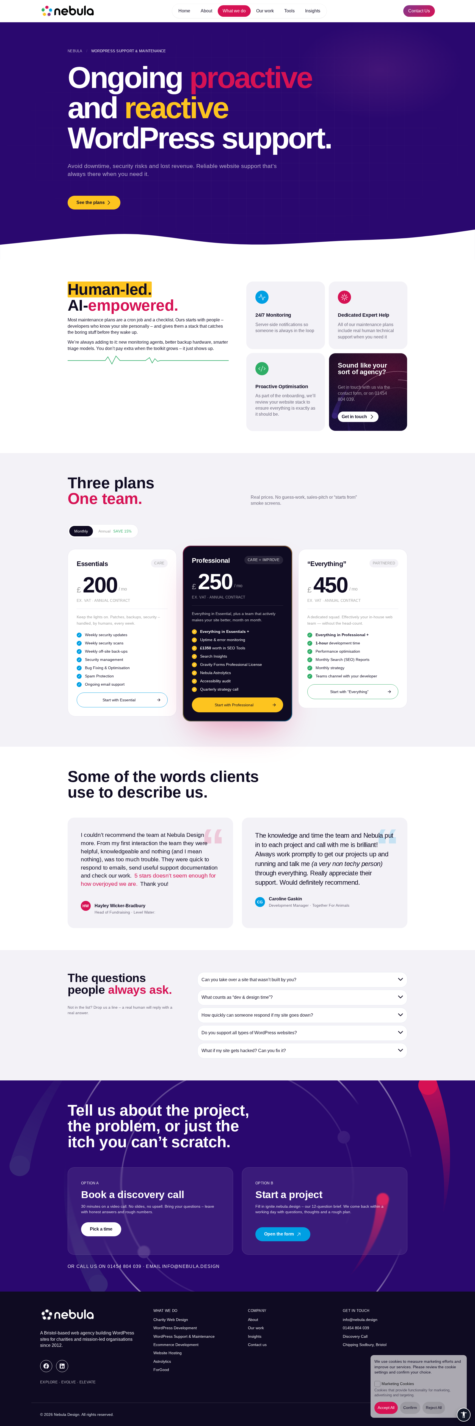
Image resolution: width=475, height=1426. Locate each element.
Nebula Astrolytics (215, 673)
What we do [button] (234, 11)
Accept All (386, 1407)
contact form (349, 393)
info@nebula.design (191, 1266)
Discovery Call (355, 1336)
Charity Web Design (170, 1319)
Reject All (434, 1407)
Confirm (410, 1407)
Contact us (257, 1344)
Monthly (81, 531)
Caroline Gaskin (285, 899)
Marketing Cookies (398, 1383)
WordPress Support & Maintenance (184, 1336)
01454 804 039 (356, 1328)
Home (184, 11)
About (206, 11)
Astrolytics (162, 1361)
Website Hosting (167, 1353)
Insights (312, 11)
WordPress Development (175, 1328)
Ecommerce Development (175, 1344)
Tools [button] (289, 11)
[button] (302, 979)
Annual (115, 531)
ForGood (161, 1369)
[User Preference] (464, 1415)
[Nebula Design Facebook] (46, 1366)
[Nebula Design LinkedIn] (62, 1366)
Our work (265, 11)
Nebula (75, 51)
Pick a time (101, 1229)
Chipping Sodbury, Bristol (364, 1344)
